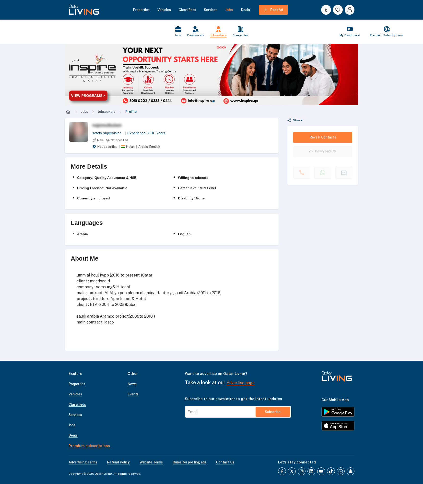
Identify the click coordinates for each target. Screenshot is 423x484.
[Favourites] (338, 10)
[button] (211, 74)
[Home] (68, 111)
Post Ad (276, 10)
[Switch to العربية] (326, 10)
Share (298, 120)
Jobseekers (107, 112)
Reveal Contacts (322, 137)
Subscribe (273, 412)
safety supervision (109, 133)
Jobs (84, 112)
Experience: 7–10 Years (146, 133)
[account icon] (349, 10)
